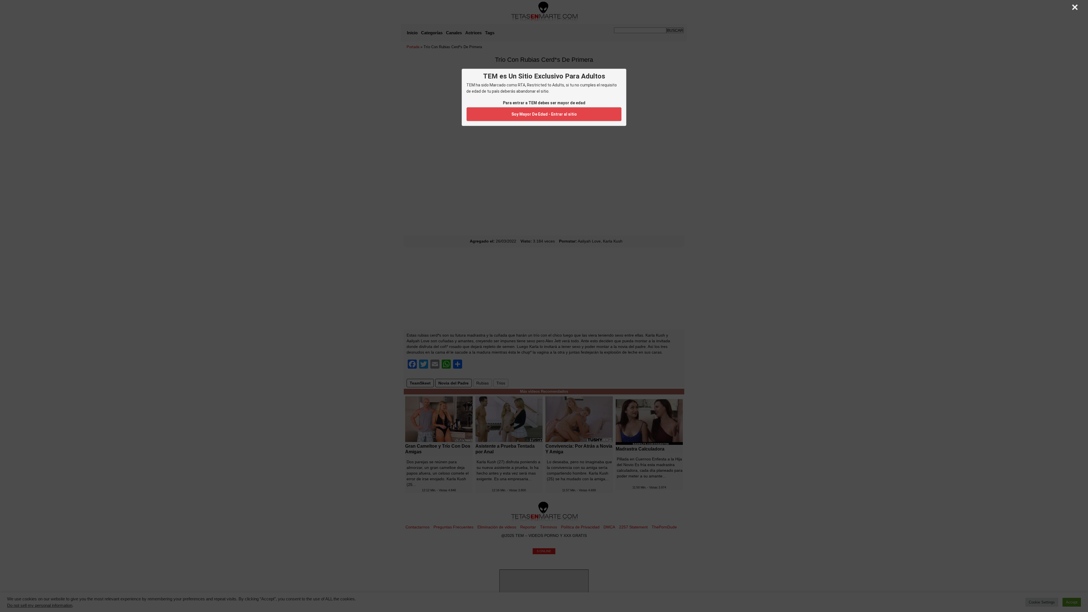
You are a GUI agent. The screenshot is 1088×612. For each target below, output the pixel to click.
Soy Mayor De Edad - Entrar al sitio (544, 114)
